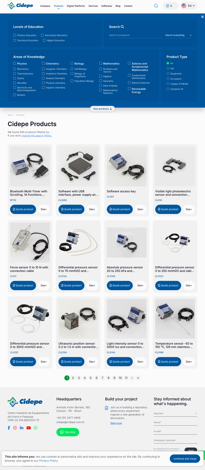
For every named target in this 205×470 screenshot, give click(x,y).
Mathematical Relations (110, 91)
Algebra (107, 76)
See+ (44, 209)
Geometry (108, 81)
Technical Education (27, 40)
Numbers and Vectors (110, 70)
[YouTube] (28, 428)
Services (93, 5)
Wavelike (22, 82)
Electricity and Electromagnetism (26, 89)
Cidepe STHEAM (179, 83)
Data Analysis (110, 85)
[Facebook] (9, 428)
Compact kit (176, 89)
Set (172, 68)
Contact (128, 5)
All (171, 63)
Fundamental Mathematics (138, 76)
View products (101, 108)
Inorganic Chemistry (56, 69)
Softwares (106, 5)
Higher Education (56, 40)
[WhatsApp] (35, 428)
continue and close (185, 458)
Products (58, 5)
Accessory (175, 78)
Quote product (24, 209)
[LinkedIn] (21, 428)
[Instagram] (15, 428)
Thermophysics (25, 73)
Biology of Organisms (80, 75)
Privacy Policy (48, 460)
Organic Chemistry (55, 87)
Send (190, 450)
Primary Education (26, 35)
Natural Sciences (141, 82)
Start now (116, 423)
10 (120, 378)
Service (70, 432)
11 (126, 378)
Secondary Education (56, 35)
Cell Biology (80, 69)
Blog (118, 5)
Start (10, 115)
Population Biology (84, 81)
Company (45, 5)
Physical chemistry (55, 82)
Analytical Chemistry (56, 73)
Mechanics (23, 69)
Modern (21, 95)
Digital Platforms (76, 5)
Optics (20, 78)
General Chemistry (55, 78)
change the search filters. (36, 135)
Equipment (176, 73)
